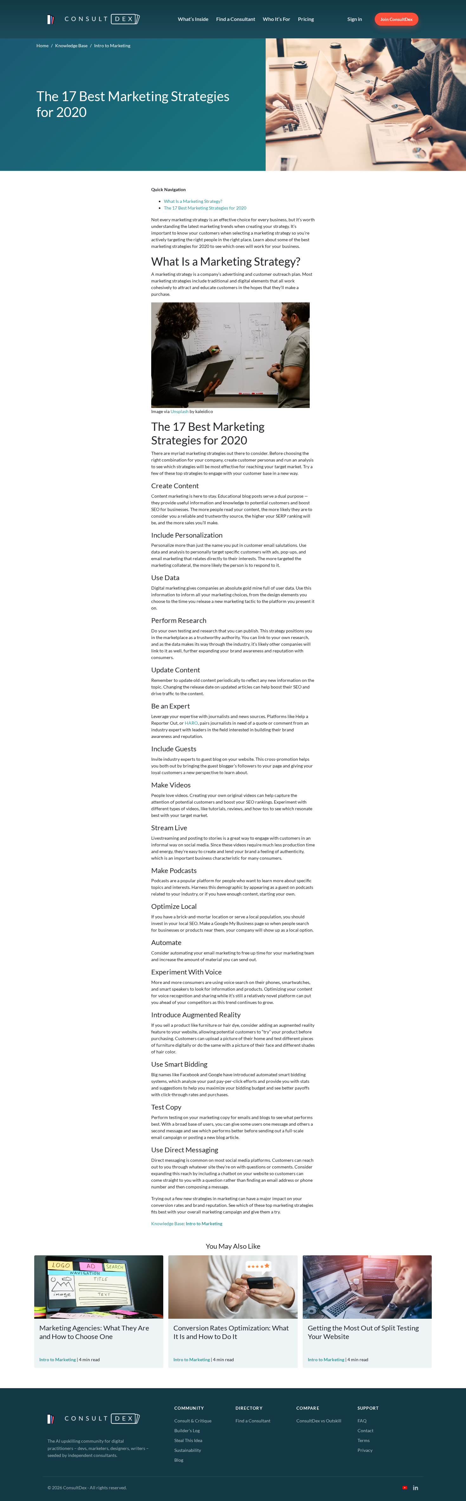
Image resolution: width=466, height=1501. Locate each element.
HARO (191, 723)
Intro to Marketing (112, 45)
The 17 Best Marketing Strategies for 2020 (205, 207)
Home (42, 45)
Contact (365, 1430)
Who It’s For (276, 19)
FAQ (362, 1420)
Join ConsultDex (396, 19)
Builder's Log (187, 1430)
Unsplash (180, 411)
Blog (178, 1460)
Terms (364, 1440)
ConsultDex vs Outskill (318, 1420)
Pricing (306, 19)
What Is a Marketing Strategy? (193, 201)
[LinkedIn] (415, 1488)
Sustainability (187, 1450)
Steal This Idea (188, 1440)
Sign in (354, 19)
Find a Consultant (235, 19)
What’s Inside (193, 19)
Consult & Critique (192, 1420)
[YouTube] (405, 1488)
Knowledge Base (71, 45)
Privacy (365, 1450)
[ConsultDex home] (96, 19)
